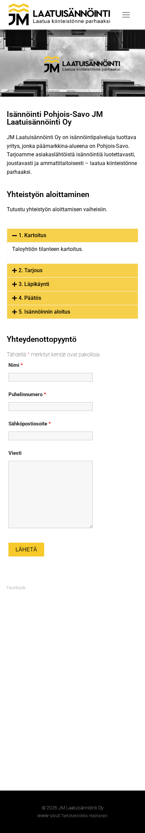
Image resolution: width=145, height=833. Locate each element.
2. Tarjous (30, 270)
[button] (72, 235)
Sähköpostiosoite (29, 424)
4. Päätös (30, 298)
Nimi (15, 365)
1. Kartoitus (32, 235)
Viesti (15, 453)
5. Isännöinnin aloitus (44, 312)
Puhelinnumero (27, 394)
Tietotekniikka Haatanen (84, 816)
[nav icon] (126, 15)
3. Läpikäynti (34, 284)
